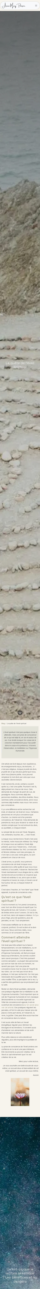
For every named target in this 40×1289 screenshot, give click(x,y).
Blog (3, 723)
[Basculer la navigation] (36, 5)
